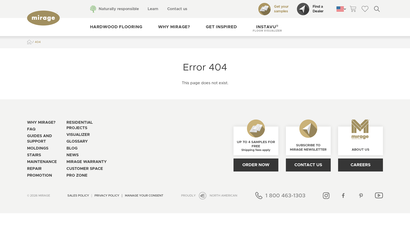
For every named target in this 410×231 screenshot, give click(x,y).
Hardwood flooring (116, 27)
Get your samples (281, 9)
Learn (153, 9)
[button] (267, 27)
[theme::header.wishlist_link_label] (365, 9)
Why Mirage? (174, 27)
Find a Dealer (318, 9)
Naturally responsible (119, 9)
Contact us (177, 9)
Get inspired (221, 27)
